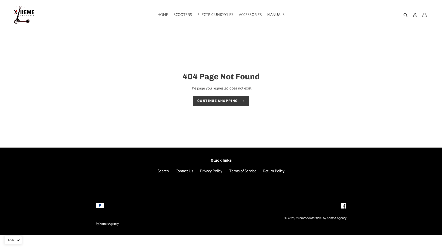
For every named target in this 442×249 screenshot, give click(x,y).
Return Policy (274, 171)
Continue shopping (217, 101)
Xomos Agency (336, 218)
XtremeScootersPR (308, 218)
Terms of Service (242, 171)
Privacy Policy (211, 171)
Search (163, 171)
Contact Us (184, 171)
